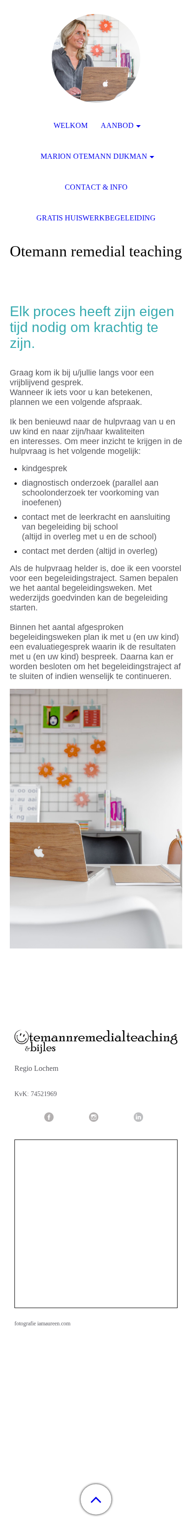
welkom (71, 125)
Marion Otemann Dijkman (94, 156)
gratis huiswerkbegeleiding (96, 218)
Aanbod (117, 125)
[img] (96, 58)
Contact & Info (96, 187)
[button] (96, 1499)
